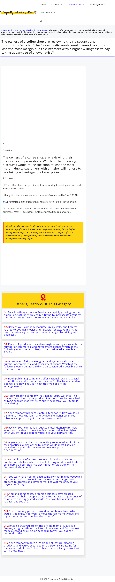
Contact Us (56, 4)
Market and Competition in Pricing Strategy (27, 30)
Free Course (46, 12)
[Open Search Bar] (41, 21)
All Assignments (97, 4)
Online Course (74, 4)
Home (43, 4)
